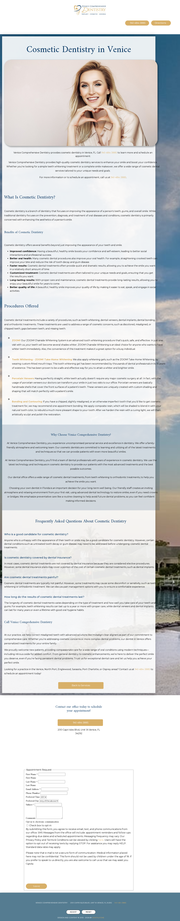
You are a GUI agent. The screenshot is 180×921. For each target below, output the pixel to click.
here (101, 840)
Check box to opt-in (40, 825)
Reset (88, 912)
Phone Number (33, 793)
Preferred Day (32, 801)
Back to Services (81, 685)
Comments (31, 818)
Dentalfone (98, 918)
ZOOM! (16, 340)
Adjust (73, 912)
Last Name (31, 782)
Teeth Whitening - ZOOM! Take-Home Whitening (42, 359)
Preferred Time (33, 797)
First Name (32, 774)
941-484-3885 (109, 152)
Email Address (33, 789)
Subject (30, 805)
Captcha (29, 864)
